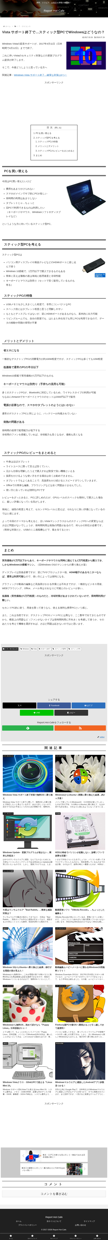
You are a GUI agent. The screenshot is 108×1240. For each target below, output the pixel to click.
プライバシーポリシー (27, 1225)
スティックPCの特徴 (48, 141)
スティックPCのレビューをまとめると (56, 151)
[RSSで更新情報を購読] (80, 728)
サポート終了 (45, 649)
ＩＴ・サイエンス (11, 649)
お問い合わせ (80, 1225)
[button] (71, 713)
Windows (26, 649)
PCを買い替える (43, 133)
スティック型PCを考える (48, 138)
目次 (50, 127)
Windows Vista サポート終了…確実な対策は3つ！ (40, 75)
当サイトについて (54, 1221)
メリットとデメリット (48, 146)
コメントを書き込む (54, 1193)
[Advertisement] (54, 103)
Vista (35, 649)
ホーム (18, 1221)
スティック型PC (60, 649)
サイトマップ (89, 1221)
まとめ (39, 155)
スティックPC (76, 649)
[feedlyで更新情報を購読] (27, 728)
